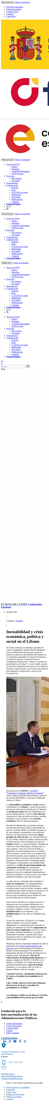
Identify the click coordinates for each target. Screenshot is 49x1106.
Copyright (10, 1090)
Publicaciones (17, 199)
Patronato (15, 169)
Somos (14, 167)
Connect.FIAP (12, 12)
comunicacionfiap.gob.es (12, 1078)
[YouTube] (14, 1041)
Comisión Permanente (20, 171)
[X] (25, 1041)
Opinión (19, 621)
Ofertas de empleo (13, 9)
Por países (15, 181)
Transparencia (12, 183)
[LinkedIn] (4, 1041)
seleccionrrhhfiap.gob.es (11, 1076)
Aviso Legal (11, 1092)
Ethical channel (12, 1033)
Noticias (14, 188)
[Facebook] (20, 1041)
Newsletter (15, 197)
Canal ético (11, 16)
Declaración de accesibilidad (18, 1087)
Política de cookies (14, 1097)
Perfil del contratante (14, 7)
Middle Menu (7, 263)
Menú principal (7, 2)
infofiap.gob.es (8, 1074)
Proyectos (10, 176)
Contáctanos (9, 1038)
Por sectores (16, 178)
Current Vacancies (13, 1026)
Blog (13, 190)
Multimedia (16, 195)
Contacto (10, 14)
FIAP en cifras (17, 174)
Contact (9, 1030)
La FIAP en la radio (19, 192)
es (2, 363)
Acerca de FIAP (13, 164)
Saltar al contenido (22, 2)
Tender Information (14, 1023)
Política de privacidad (15, 1094)
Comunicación (12, 185)
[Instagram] (9, 1041)
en (2, 361)
